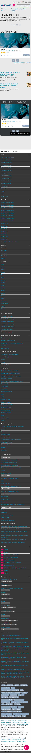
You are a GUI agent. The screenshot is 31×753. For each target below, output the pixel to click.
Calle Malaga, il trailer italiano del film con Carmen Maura (15, 646)
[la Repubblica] (28, 2)
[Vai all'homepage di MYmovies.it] (8, 6)
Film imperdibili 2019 (6, 181)
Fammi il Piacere (5, 517)
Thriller (3, 51)
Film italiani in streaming (7, 329)
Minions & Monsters (9, 565)
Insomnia (3, 592)
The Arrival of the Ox (6, 444)
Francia (8, 51)
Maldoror (3, 345)
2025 (9, 157)
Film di (2, 191)
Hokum (6, 573)
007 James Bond (15, 702)
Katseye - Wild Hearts (6, 364)
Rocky (24, 716)
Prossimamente (6, 724)
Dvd (13, 722)
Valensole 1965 (5, 348)
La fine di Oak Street (6, 357)
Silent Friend (4, 512)
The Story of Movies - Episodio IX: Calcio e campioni (14, 526)
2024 (12, 157)
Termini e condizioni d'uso (8, 739)
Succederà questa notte (7, 410)
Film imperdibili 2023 (6, 170)
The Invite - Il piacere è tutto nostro (9, 370)
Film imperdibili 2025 (6, 165)
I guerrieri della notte (6, 623)
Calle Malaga (4, 386)
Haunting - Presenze (6, 610)
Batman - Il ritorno (5, 605)
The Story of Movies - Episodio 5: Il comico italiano (13, 539)
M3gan (12, 687)
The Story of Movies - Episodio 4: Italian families (13, 542)
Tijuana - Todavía (5, 434)
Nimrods (3, 362)
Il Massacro (4, 450)
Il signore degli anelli (6, 714)
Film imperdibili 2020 (6, 178)
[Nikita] (15, 40)
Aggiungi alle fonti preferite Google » (18, 9)
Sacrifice (3, 359)
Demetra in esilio (5, 437)
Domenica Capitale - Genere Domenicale (11, 439)
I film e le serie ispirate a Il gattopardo (11, 692)
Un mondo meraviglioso (7, 515)
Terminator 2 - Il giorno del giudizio (9, 491)
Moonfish (3, 429)
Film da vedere (4, 186)
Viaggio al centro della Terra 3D (9, 579)
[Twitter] (14, 25)
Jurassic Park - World (7, 699)
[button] (26, 748)
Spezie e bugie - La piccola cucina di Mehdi (12, 381)
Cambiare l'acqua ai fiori (7, 404)
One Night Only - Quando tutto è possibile (11, 467)
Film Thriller (4, 250)
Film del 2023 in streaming (7, 324)
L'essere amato (5, 418)
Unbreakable (17, 704)
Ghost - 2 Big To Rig (6, 473)
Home (3, 720)
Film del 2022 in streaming (7, 326)
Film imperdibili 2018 (6, 183)
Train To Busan (4, 496)
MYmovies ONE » (4, 9)
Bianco (3, 415)
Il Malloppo (4, 509)
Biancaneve (24, 692)
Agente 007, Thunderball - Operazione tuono (12, 588)
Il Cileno (3, 481)
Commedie (3, 247)
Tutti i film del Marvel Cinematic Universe (11, 711)
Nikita (3, 49)
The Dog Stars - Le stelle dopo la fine (10, 460)
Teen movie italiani (6, 709)
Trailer (14, 724)
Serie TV (8, 722)
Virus (3, 704)
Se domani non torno (6, 407)
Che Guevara (11, 716)
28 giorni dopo (24, 685)
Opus (21, 690)
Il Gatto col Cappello (6, 402)
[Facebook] (11, 25)
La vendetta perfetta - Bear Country (9, 465)
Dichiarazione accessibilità (8, 741)
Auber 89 (3, 447)
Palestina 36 (4, 389)
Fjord (2, 397)
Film (19, 720)
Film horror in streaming (7, 331)
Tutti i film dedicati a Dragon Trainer (10, 690)
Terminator (18, 716)
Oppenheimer (13, 695)
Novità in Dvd (4, 196)
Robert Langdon (5, 706)
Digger (2, 420)
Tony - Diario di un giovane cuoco (9, 478)
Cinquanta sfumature (19, 699)
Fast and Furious (16, 709)
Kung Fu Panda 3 (5, 627)
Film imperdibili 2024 (6, 167)
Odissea (6, 552)
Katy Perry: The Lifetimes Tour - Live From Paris (12, 504)
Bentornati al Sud (5, 399)
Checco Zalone (5, 695)
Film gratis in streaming (7, 316)
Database (14, 720)
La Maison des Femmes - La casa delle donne (12, 426)
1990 (12, 51)
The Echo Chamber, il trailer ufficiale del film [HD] (13, 669)
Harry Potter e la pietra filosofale (9, 462)
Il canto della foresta (6, 412)
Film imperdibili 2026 (6, 162)
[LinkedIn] (17, 25)
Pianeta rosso (4, 584)
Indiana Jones (9, 704)
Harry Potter (14, 706)
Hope (2, 394)
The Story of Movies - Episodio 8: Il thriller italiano (13, 528)
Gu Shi (2, 431)
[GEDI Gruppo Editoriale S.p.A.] (22, 2)
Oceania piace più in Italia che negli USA (11, 635)
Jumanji (3, 601)
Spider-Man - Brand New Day (11, 554)
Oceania (3, 337)
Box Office (27, 722)
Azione (3, 258)
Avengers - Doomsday (6, 378)
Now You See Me (6, 687)
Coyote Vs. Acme (5, 499)
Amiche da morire (5, 597)
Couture (3, 470)
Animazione (4, 255)
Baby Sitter (21, 695)
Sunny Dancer (4, 502)
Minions (3, 685)
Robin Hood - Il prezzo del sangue (9, 354)
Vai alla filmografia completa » (22, 62)
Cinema (8, 720)
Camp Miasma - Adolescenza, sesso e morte (12, 343)
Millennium (21, 706)
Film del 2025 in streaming (7, 318)
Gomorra (17, 685)
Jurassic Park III (5, 618)
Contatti (8, 738)
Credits (3, 738)
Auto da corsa (24, 702)
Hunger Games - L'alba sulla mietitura (10, 373)
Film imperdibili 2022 (6, 173)
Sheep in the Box (5, 483)
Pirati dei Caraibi (6, 702)
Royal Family (5, 697)
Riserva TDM (20, 739)
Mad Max (4, 716)
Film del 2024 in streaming (7, 321)
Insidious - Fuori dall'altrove (8, 340)
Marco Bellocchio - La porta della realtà (10, 486)
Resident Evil (4, 383)
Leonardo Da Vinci (14, 697)
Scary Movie (10, 685)
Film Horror (4, 253)
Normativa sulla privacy (18, 738)
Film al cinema (4, 188)
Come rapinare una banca (7, 520)
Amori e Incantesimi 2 (6, 391)
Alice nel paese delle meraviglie (20, 714)
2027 (2, 157)
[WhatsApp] (20, 25)
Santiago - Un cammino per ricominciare (11, 376)
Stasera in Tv (19, 722)
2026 (6, 157)
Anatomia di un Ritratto (6, 442)
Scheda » (26, 55)
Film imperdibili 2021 (6, 175)
